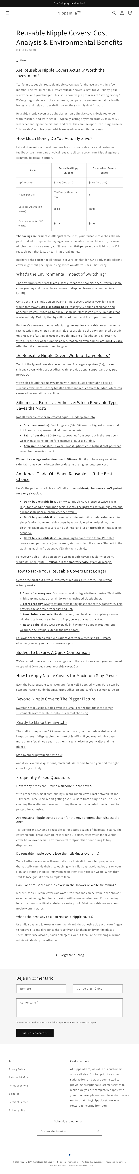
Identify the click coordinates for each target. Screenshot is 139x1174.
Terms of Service (18, 1085)
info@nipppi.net (96, 1100)
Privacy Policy (17, 1069)
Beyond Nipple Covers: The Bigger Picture (55, 699)
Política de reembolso (67, 1162)
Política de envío (58, 1165)
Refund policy (17, 1110)
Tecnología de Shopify (43, 1162)
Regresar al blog (72, 955)
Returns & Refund (19, 1077)
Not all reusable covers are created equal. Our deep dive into (55, 417)
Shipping (14, 1093)
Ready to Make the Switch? (41, 722)
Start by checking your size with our (39, 755)
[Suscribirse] (98, 1131)
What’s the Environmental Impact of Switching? (61, 274)
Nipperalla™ (26, 1162)
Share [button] (23, 60)
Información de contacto (81, 1165)
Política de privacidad (92, 1162)
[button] (8, 13)
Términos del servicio (116, 1162)
